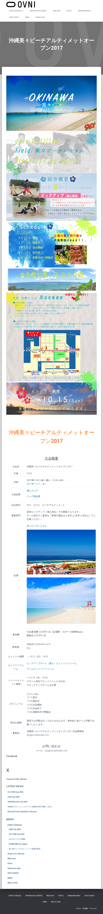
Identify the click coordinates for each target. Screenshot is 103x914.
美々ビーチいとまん (37, 526)
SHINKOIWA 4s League (18, 844)
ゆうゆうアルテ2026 (17, 839)
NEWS (27, 17)
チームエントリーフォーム (40, 669)
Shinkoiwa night (84, 11)
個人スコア (32, 490)
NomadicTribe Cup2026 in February (22, 812)
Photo (69, 11)
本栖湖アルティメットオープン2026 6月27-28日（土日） (30, 807)
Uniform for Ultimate (38, 11)
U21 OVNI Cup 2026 (15, 792)
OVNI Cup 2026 (14, 797)
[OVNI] (20, 4)
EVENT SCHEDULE (15, 11)
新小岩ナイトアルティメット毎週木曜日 (24, 849)
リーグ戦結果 (33, 496)
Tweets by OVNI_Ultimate (16, 779)
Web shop (56, 11)
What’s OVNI (40, 17)
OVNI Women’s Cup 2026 (17, 802)
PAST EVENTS (14, 17)
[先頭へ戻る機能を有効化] (98, 909)
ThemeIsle (93, 908)
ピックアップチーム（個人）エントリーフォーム (51, 663)
